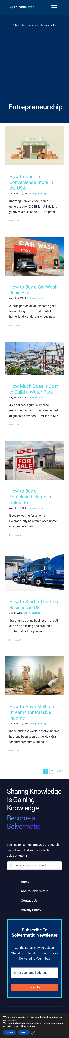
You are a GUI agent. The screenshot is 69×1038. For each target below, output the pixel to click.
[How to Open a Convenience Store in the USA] (34, 146)
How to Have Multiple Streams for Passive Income (31, 712)
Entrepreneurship (38, 193)
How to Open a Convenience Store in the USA (31, 182)
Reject (23, 1032)
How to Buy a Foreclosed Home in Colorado (30, 496)
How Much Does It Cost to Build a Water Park (33, 389)
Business (31, 25)
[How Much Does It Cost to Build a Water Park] (34, 358)
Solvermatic (19, 25)
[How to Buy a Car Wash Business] (34, 256)
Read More (14, 221)
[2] (22, 7)
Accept (10, 1032)
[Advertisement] (34, 65)
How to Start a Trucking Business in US (33, 604)
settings (30, 1026)
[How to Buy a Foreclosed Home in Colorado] (34, 460)
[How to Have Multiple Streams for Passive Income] (34, 676)
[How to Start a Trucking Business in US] (34, 571)
